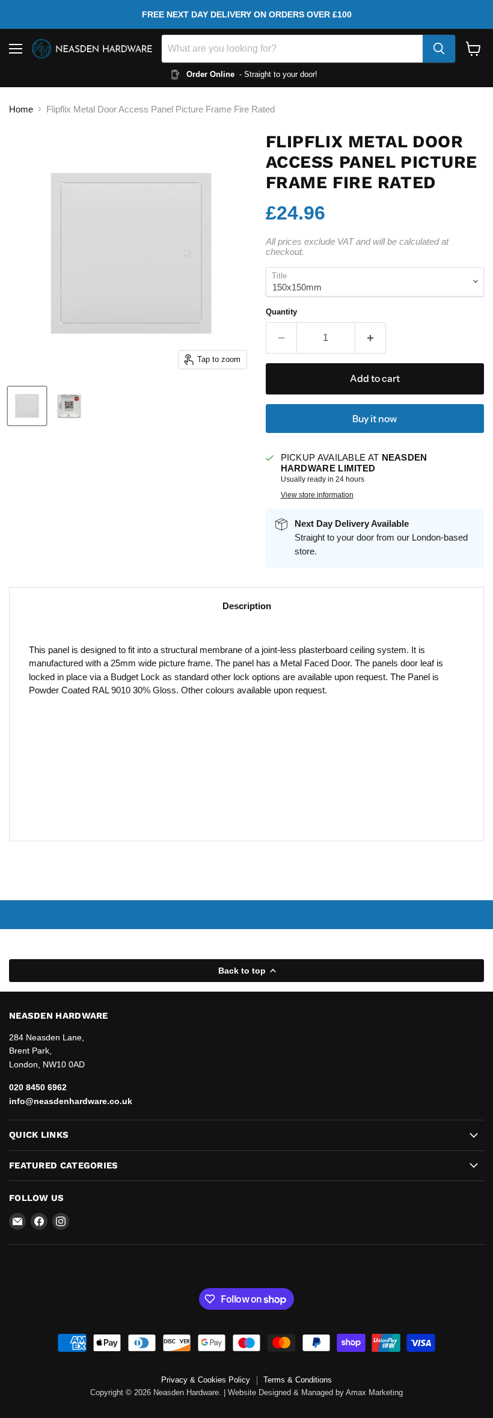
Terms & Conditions (297, 1379)
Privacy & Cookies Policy (205, 1379)
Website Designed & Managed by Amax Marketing (315, 1392)
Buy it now (374, 419)
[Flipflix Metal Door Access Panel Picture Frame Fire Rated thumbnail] (27, 406)
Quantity (281, 311)
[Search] (439, 49)
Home (21, 109)
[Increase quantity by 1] (370, 338)
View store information (317, 495)
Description (246, 606)
